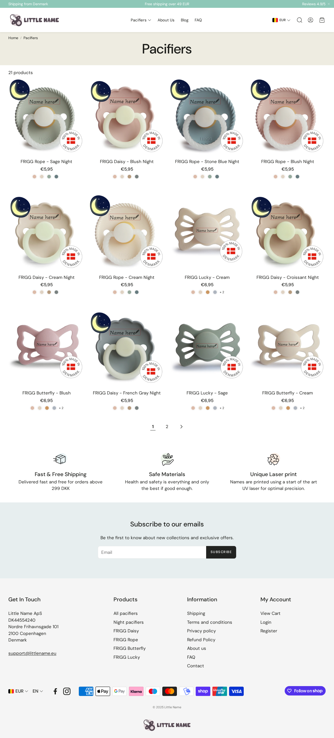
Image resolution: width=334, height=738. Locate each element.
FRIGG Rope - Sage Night (46, 161)
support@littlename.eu (32, 653)
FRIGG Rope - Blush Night (287, 161)
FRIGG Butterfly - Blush (46, 393)
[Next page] (181, 427)
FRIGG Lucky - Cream (207, 277)
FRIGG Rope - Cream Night (126, 277)
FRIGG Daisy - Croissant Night (288, 277)
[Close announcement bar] (329, 4)
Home (13, 37)
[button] (299, 20)
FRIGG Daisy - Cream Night (47, 277)
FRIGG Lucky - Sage (207, 393)
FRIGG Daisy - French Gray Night (127, 393)
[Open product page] (46, 116)
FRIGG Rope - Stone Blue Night (207, 161)
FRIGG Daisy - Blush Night (127, 161)
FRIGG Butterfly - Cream (287, 393)
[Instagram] (66, 691)
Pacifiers (30, 37)
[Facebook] (55, 691)
